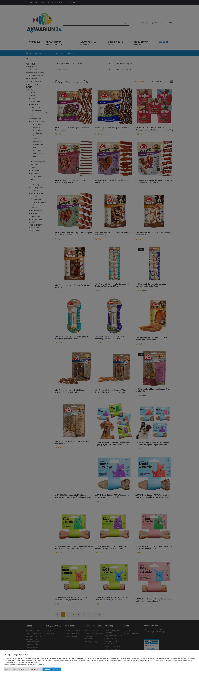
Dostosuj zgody (35, 669)
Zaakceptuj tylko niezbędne (15, 669)
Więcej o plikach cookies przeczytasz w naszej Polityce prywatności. (24, 665)
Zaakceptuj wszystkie (52, 669)
